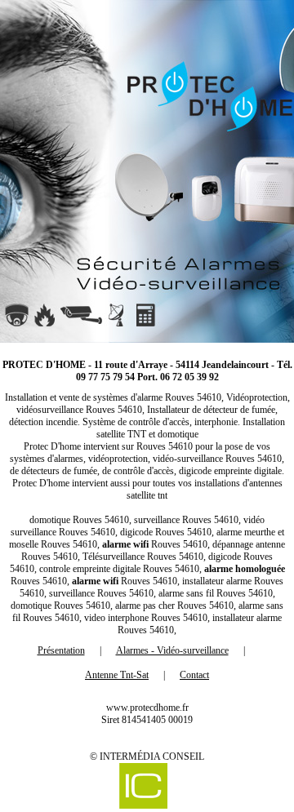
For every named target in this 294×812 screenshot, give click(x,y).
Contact (194, 675)
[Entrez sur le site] (147, 171)
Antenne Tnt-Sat (117, 675)
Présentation (61, 650)
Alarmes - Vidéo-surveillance (172, 650)
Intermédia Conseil (152, 756)
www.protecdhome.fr (147, 707)
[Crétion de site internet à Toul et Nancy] (143, 787)
